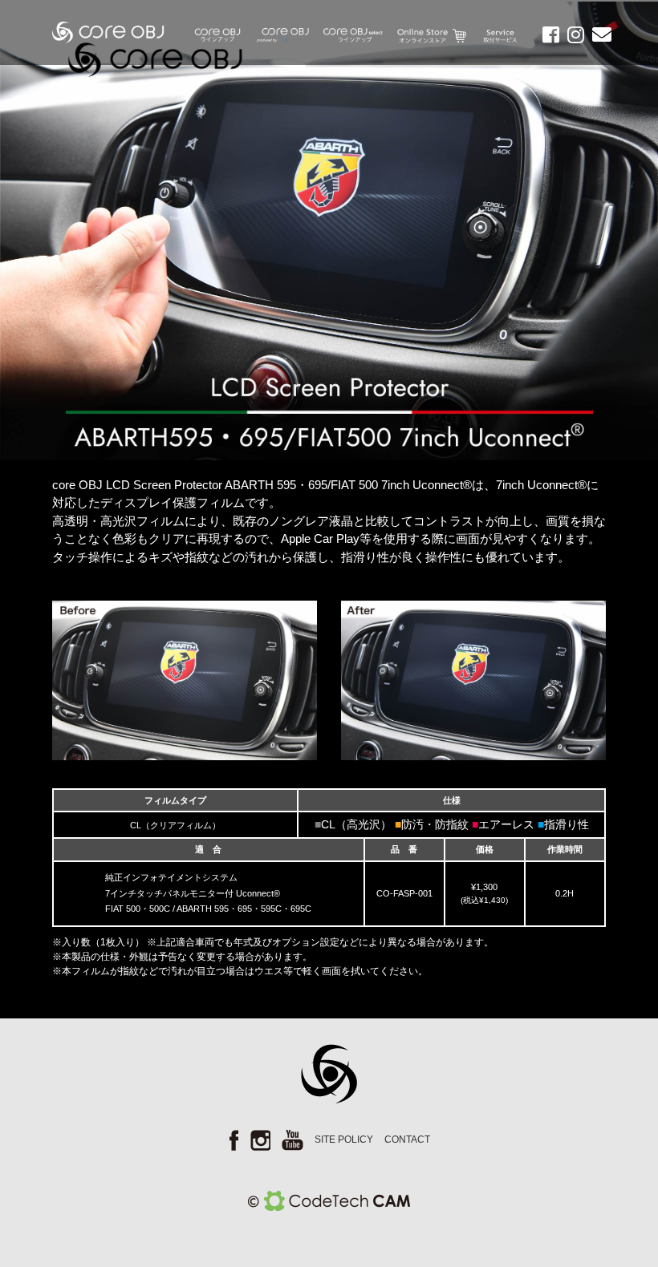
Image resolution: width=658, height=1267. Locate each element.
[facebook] (546, 36)
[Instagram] (571, 36)
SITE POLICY (344, 1139)
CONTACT (407, 1139)
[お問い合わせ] (597, 36)
